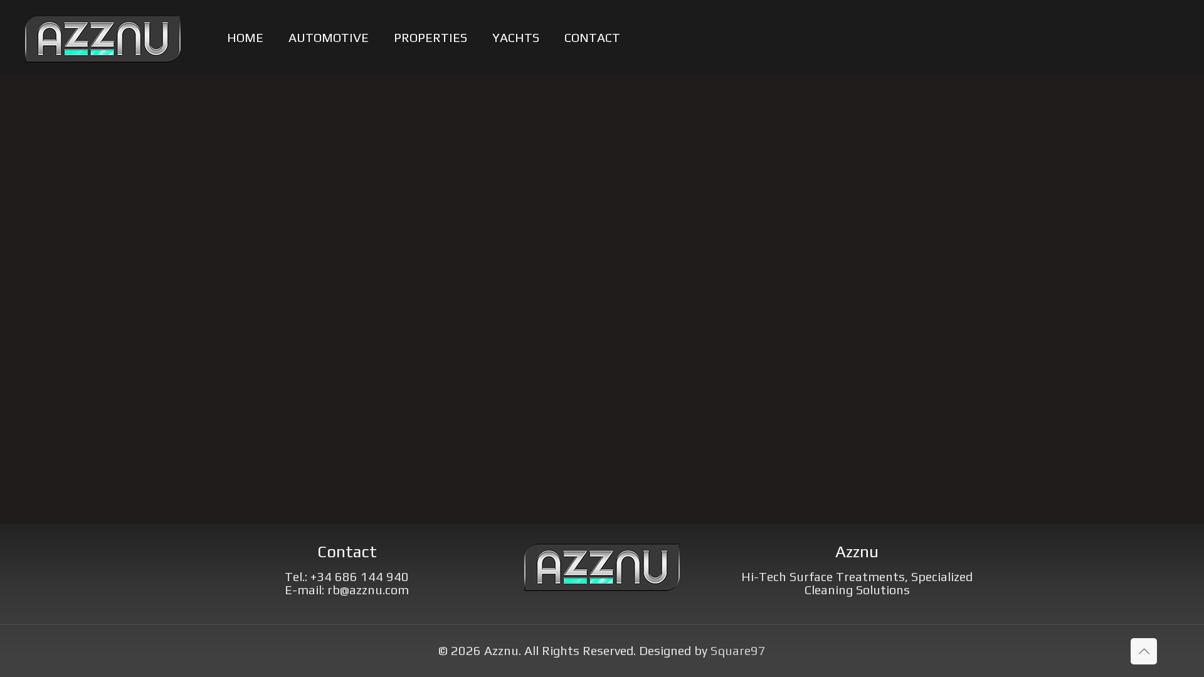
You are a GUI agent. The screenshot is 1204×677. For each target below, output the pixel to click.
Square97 (738, 650)
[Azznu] (102, 37)
